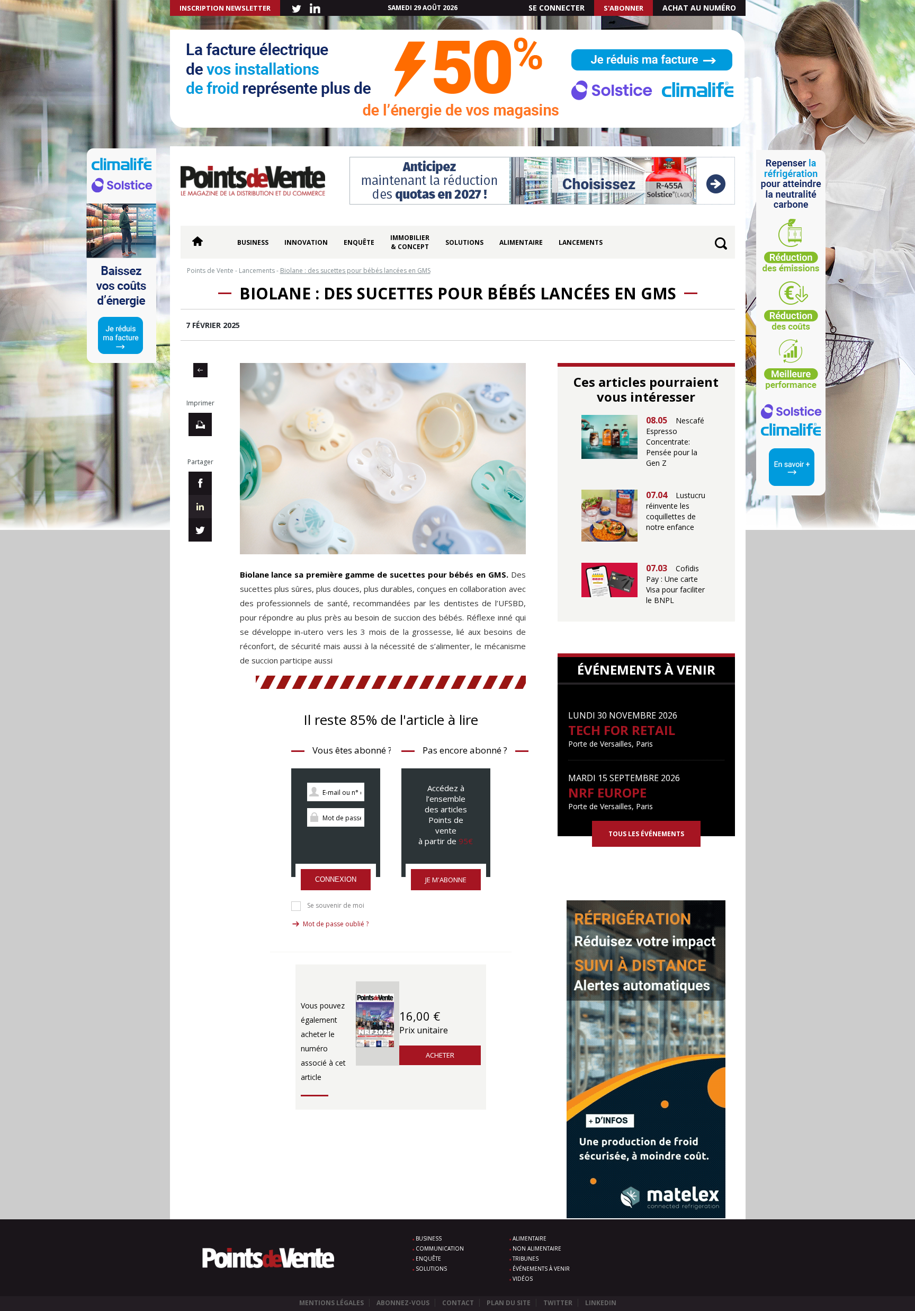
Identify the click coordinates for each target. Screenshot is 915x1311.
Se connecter (556, 8)
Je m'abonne (446, 879)
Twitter (557, 1302)
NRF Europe (607, 792)
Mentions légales (331, 1302)
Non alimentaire (537, 1248)
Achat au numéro (699, 8)
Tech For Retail (621, 730)
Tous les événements (646, 833)
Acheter (440, 1055)
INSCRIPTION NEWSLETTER (225, 8)
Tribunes (526, 1258)
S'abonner (623, 8)
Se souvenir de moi (335, 905)
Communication (440, 1248)
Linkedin (600, 1302)
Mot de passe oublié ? (336, 923)
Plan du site (509, 1302)
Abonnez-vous (402, 1302)
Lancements (581, 242)
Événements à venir (541, 1268)
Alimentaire (521, 242)
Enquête (359, 242)
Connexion (335, 879)
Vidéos (523, 1278)
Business (252, 242)
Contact (458, 1302)
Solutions (464, 242)
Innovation (306, 242)
